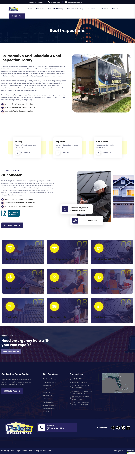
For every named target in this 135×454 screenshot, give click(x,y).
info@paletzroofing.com (75, 2)
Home (30, 9)
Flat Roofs (100, 317)
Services (90, 9)
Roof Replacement (61, 259)
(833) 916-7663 (55, 2)
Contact (115, 9)
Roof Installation (104, 259)
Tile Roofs (11, 317)
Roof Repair (13, 259)
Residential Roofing (55, 9)
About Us (39, 9)
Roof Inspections (16, 288)
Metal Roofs (101, 288)
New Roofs (56, 288)
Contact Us (25, 153)
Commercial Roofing (75, 9)
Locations (102, 9)
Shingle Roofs (58, 317)
